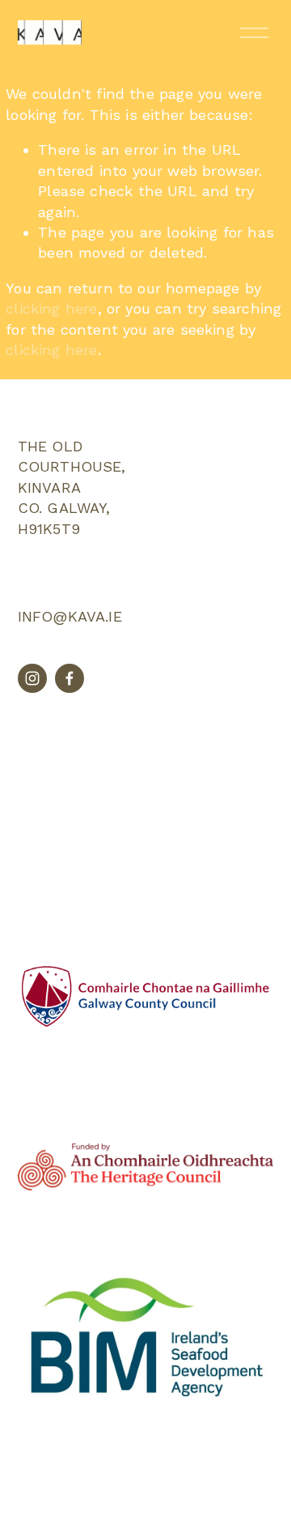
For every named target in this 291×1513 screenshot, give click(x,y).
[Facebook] (69, 678)
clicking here (51, 308)
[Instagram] (32, 678)
